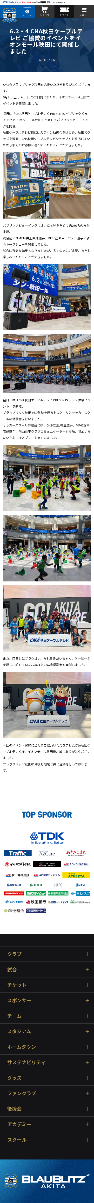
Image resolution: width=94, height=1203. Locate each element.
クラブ (14, 953)
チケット (17, 984)
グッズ (14, 1077)
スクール (17, 1139)
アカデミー (19, 1124)
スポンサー (19, 1000)
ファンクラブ (21, 1093)
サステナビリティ (26, 1062)
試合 (12, 969)
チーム (14, 1015)
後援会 (14, 1108)
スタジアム (19, 1031)
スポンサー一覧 (58, 2)
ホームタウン (21, 1046)
